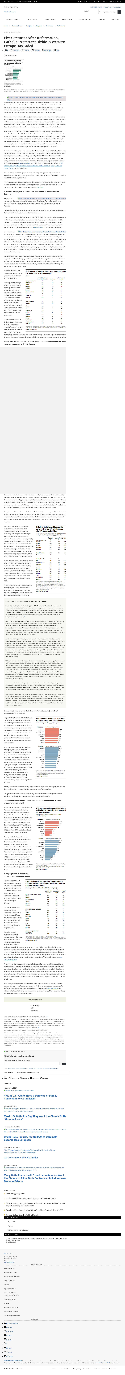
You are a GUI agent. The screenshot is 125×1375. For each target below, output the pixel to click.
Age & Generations (10, 1289)
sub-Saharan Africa (24, 163)
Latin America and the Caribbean (39, 166)
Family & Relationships (11, 1295)
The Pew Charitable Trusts (103, 1363)
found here (40, 187)
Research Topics (13, 19)
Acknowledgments (14, 1240)
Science (6, 1303)
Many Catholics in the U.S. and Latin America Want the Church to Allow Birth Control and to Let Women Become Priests (35, 1178)
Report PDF (11, 1222)
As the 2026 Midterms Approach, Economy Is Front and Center (31, 1198)
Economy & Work (9, 1299)
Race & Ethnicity (9, 1281)
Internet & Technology (11, 1307)
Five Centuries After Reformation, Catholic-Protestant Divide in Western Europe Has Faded (37, 1238)
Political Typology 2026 (15, 1193)
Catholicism (11, 1068)
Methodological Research (12, 1316)
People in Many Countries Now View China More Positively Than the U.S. (34, 1210)
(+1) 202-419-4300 (9, 1262)
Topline (10, 1226)
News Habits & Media (11, 1312)
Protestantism (33, 1068)
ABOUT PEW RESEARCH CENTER (13, 1361)
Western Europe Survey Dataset (18, 1230)
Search (86, 11)
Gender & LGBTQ (9, 1293)
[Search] (119, 12)
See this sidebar (38, 227)
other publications (52, 988)
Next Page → (35, 1010)
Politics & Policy (9, 1268)
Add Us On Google (10, 55)
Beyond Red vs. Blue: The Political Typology (23, 1215)
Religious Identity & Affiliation (50, 1068)
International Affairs (10, 1272)
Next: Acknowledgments (35, 999)
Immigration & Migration (12, 1276)
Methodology (12, 1242)
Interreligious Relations (22, 1068)
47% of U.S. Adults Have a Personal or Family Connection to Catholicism (30, 1097)
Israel (52, 166)
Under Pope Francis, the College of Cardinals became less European (30, 1138)
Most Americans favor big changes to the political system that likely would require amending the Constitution (35, 1204)
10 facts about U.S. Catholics (21, 1157)
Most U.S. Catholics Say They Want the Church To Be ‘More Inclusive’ (35, 1118)
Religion (40, 1068)
